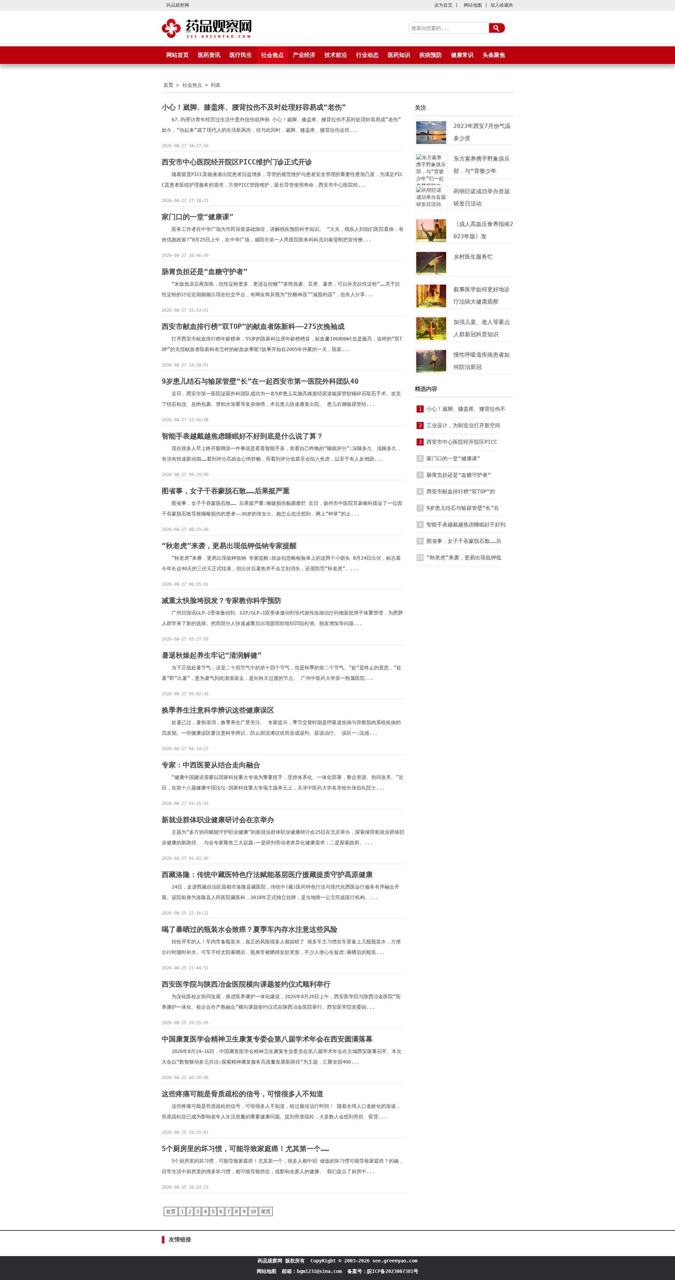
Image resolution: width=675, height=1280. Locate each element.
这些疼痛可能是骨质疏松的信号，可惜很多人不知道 (242, 1094)
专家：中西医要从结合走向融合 (211, 765)
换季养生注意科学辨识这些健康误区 (218, 710)
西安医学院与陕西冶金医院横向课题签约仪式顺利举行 (246, 984)
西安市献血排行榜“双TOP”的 (460, 491)
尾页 (266, 1211)
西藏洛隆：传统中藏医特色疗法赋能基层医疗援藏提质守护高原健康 (267, 874)
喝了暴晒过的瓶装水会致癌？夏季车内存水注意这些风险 (250, 929)
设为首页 (443, 5)
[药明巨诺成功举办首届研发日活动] (431, 204)
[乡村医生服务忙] (431, 274)
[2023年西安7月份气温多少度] (431, 143)
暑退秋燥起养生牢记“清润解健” (212, 655)
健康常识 (462, 55)
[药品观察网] (207, 39)
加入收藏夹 (501, 5)
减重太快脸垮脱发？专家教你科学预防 (221, 600)
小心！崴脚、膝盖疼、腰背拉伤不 (466, 409)
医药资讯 (209, 55)
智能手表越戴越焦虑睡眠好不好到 (466, 524)
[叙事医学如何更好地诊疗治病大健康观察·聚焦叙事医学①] (431, 307)
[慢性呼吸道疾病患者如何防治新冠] (431, 372)
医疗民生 (241, 55)
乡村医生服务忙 (473, 256)
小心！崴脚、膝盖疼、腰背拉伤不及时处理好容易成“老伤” (254, 107)
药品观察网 (177, 5)
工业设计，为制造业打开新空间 (463, 425)
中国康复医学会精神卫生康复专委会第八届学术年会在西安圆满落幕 (267, 1039)
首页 (168, 85)
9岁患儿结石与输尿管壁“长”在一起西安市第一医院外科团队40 (260, 381)
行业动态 (367, 55)
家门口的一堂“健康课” (197, 217)
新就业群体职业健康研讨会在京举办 (218, 820)
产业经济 (304, 55)
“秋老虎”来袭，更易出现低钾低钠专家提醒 (229, 545)
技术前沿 (335, 55)
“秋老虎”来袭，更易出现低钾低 (463, 557)
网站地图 (473, 5)
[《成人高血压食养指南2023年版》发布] (431, 241)
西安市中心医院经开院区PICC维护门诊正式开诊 (237, 162)
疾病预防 (430, 55)
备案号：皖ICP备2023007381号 (382, 1271)
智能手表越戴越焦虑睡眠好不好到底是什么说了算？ (242, 436)
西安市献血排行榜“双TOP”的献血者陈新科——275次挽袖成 (253, 326)
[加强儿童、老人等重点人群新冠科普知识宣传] (431, 339)
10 (253, 1211)
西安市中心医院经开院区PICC (461, 442)
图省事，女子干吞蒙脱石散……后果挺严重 (226, 491)
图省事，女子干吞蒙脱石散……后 (463, 541)
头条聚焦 (494, 55)
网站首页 (177, 55)
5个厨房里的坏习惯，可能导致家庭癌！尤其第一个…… (245, 1148)
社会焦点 (272, 55)
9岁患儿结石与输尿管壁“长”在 (462, 508)
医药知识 (399, 55)
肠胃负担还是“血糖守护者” (205, 271)
